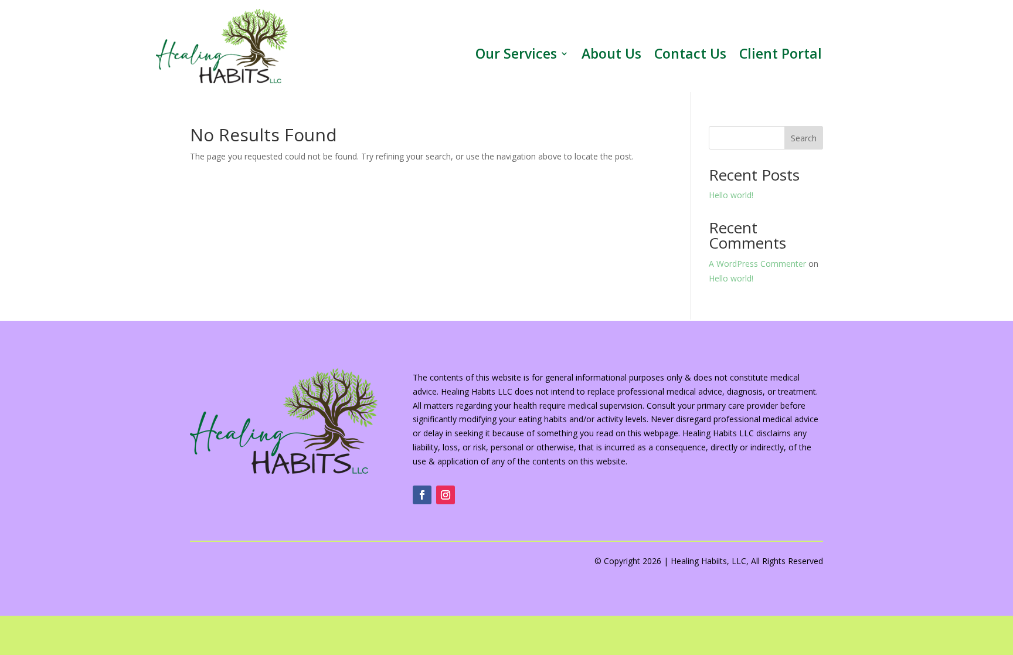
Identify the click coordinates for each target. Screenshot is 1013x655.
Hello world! (731, 195)
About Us (611, 55)
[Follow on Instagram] (445, 495)
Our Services (516, 55)
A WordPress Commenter (757, 263)
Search (804, 138)
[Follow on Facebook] (422, 495)
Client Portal (780, 55)
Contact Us (690, 55)
